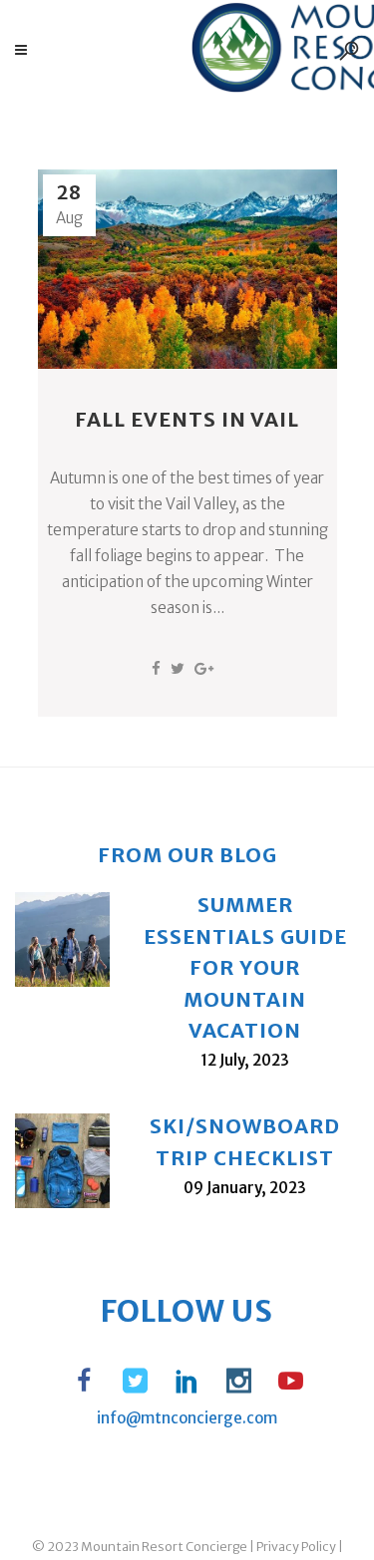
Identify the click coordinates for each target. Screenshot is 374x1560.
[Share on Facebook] (156, 668)
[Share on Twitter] (178, 668)
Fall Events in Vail (187, 419)
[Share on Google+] (203, 668)
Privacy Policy (296, 1546)
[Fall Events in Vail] (187, 269)
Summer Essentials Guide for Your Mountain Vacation (245, 967)
